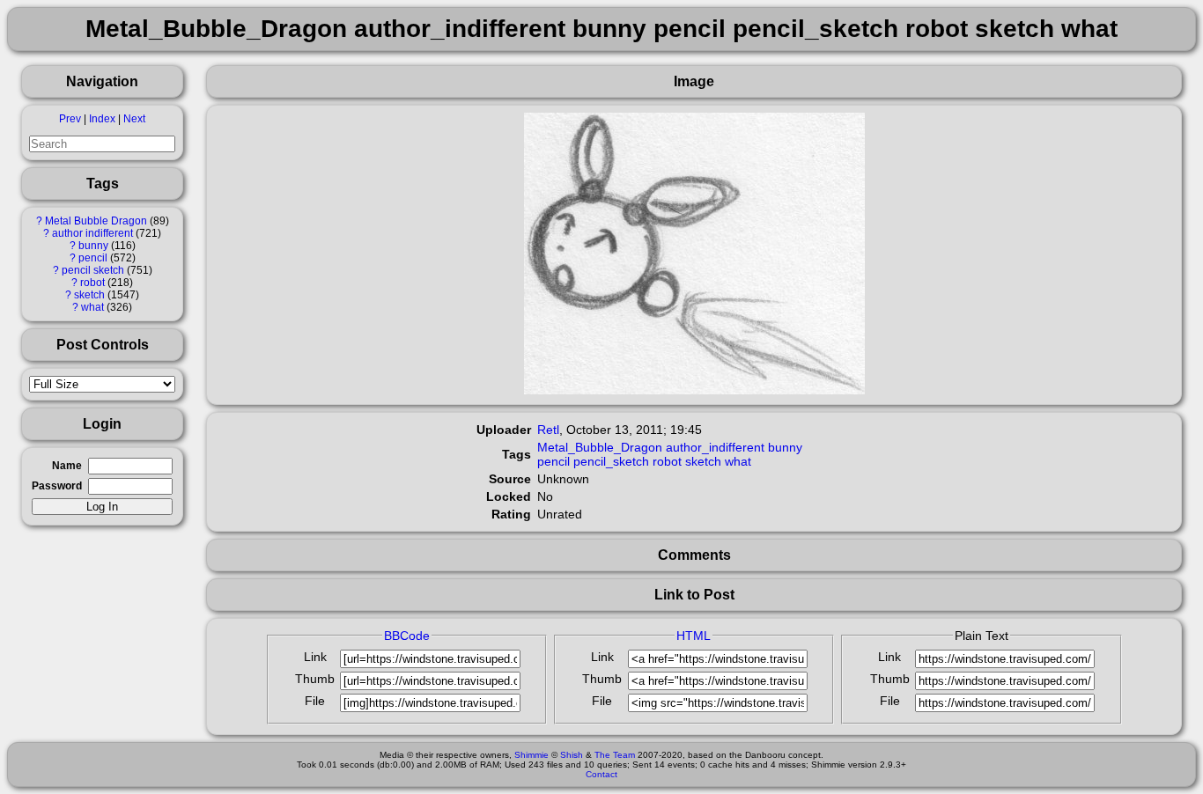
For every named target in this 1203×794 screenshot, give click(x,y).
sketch (89, 295)
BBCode (407, 636)
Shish (571, 755)
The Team (614, 755)
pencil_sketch (611, 461)
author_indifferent (715, 447)
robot (92, 282)
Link (315, 657)
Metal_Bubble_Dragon (599, 447)
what (92, 307)
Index (102, 119)
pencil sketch (93, 270)
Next (134, 119)
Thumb (315, 679)
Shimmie (531, 755)
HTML (693, 636)
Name (67, 465)
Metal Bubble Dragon (96, 221)
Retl (548, 430)
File (315, 701)
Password (57, 486)
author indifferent (92, 233)
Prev (70, 119)
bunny (93, 245)
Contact (601, 774)
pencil (92, 258)
